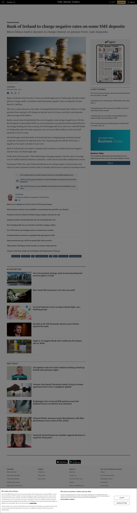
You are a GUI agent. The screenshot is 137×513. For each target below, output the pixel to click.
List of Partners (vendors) (67, 499)
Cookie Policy (33, 503)
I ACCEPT (121, 497)
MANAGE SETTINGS (122, 503)
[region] (68, 500)
